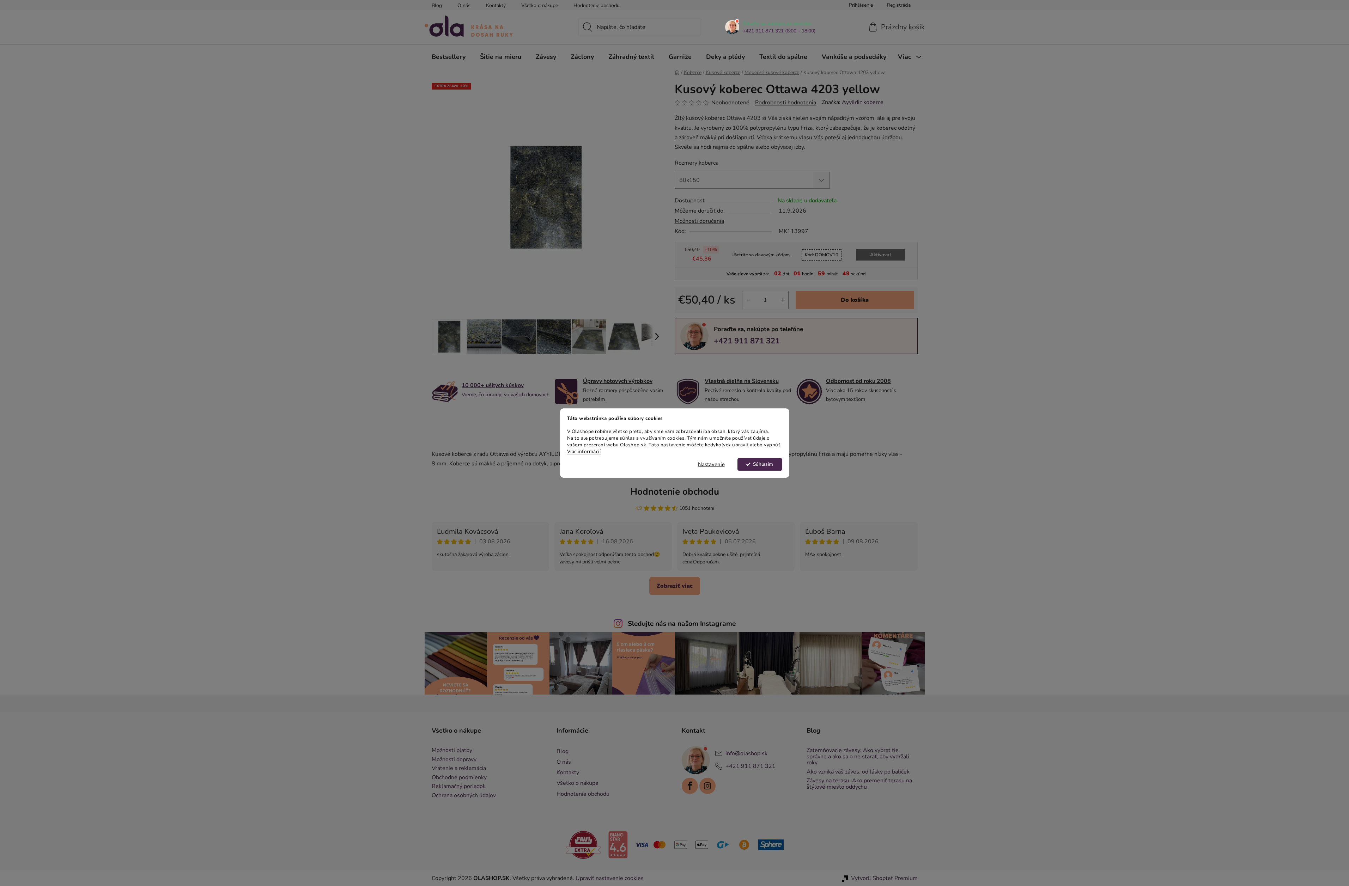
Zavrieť (723, 365)
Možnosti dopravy (454, 760)
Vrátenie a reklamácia (459, 768)
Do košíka (855, 300)
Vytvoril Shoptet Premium (884, 878)
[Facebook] (690, 786)
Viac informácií (584, 451)
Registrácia (899, 5)
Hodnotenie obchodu (596, 5)
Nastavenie (711, 464)
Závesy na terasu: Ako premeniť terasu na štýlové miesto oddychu (859, 784)
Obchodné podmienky (459, 778)
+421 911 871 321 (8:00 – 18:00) (779, 31)
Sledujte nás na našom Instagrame (682, 623)
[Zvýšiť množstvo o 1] (783, 300)
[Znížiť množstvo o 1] (747, 300)
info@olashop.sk (746, 753)
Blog (437, 5)
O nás (463, 5)
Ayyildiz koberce (862, 102)
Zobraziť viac (675, 586)
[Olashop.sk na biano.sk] (618, 844)
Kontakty (496, 5)
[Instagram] (707, 786)
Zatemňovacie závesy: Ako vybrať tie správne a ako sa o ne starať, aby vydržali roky (858, 756)
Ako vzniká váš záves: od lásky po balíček (858, 772)
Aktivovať (880, 254)
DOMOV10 (821, 255)
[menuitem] (449, 57)
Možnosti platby (452, 750)
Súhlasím (763, 464)
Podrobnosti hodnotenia (785, 102)
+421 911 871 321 (747, 341)
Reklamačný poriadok (459, 786)
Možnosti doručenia (699, 221)
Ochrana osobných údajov (464, 796)
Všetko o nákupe (539, 5)
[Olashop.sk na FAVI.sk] (583, 844)
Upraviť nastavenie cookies (610, 878)
